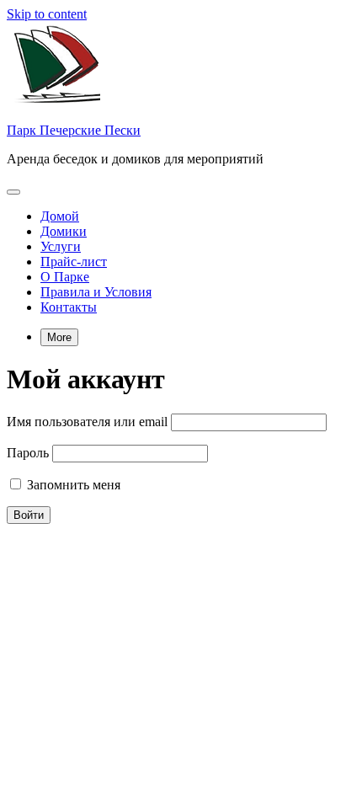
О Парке (64, 277)
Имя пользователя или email (87, 421)
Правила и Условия (96, 292)
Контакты (68, 307)
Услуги (60, 246)
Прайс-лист (73, 261)
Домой (59, 216)
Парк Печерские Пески (74, 130)
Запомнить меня (72, 485)
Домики (63, 231)
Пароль (28, 453)
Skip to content (47, 14)
